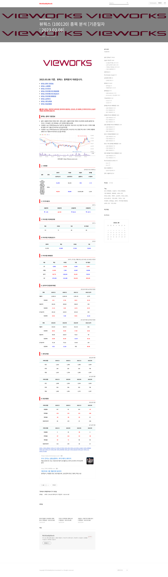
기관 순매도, (115, 198)
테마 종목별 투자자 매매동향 (113, 153)
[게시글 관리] (48, 485)
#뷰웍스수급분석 (79, 448)
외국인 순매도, (107, 196)
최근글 (106, 183)
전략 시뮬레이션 (109, 173)
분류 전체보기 (109, 57)
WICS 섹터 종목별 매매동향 (112, 143)
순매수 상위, (120, 193)
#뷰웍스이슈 (86, 449)
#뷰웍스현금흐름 (74, 449)
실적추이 (46, 99)
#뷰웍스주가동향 (43, 451)
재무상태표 (46, 101)
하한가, (113, 196)
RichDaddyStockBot (111, 160)
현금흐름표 (46, 104)
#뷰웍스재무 (53, 449)
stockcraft (120, 567)
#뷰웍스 (41, 448)
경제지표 (107, 72)
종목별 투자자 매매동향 (111, 105)
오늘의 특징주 (109, 60)
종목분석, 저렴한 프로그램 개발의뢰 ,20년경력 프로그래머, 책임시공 (61, 473)
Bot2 (108, 165)
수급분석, (114, 191)
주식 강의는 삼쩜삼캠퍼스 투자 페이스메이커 (56, 458)
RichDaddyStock (45, 4)
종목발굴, (111, 201)
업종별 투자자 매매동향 (111, 115)
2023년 (108, 103)
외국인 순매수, (124, 196)
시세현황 (46, 86)
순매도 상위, (107, 203)
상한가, (116, 201)
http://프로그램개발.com (48, 468)
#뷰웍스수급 (73, 448)
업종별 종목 (109, 80)
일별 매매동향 (111, 108)
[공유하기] (46, 485)
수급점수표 (106, 51)
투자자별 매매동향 (48, 96)
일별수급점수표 (111, 93)
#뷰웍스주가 (53, 448)
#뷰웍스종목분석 (47, 448)
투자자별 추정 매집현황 (50, 91)
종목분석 (108, 83)
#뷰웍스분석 (80, 449)
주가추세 (46, 89)
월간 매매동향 (110, 112)
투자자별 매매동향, (123, 201)
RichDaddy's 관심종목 (113, 95)
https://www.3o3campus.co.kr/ (50, 456)
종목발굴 (109, 86)
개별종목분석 (111, 88)
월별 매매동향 (110, 131)
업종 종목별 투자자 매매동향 (113, 124)
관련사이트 (120, 570)
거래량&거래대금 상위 (113, 67)
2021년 (109, 100)
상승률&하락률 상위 (112, 63)
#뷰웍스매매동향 (87, 448)
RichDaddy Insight (110, 75)
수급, (124, 198)
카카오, (120, 198)
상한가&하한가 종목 (112, 65)
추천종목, (106, 201)
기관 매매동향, (107, 193)
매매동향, (114, 193)
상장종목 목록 (108, 78)
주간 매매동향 (110, 110)
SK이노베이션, (107, 198)
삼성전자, (118, 196)
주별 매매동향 (110, 129)
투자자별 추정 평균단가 (50, 94)
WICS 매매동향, (108, 191)
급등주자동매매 (110, 170)
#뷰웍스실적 (42, 449)
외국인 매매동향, (122, 191)
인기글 (111, 183)
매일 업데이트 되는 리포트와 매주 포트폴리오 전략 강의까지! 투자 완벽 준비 (62, 462)
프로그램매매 (108, 168)
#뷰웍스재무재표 (60, 449)
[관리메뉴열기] (165, 3)
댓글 (40, 528)
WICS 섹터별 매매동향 (111, 134)
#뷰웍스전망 (67, 448)
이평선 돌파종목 (110, 69)
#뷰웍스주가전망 (60, 448)
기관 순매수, (114, 203)
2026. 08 (116, 223)
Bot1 (108, 163)
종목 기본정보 (47, 83)
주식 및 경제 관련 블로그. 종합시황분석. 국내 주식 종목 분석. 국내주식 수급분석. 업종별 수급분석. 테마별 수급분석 (64, 538)
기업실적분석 (108, 98)
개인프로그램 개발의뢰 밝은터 (51, 471)
